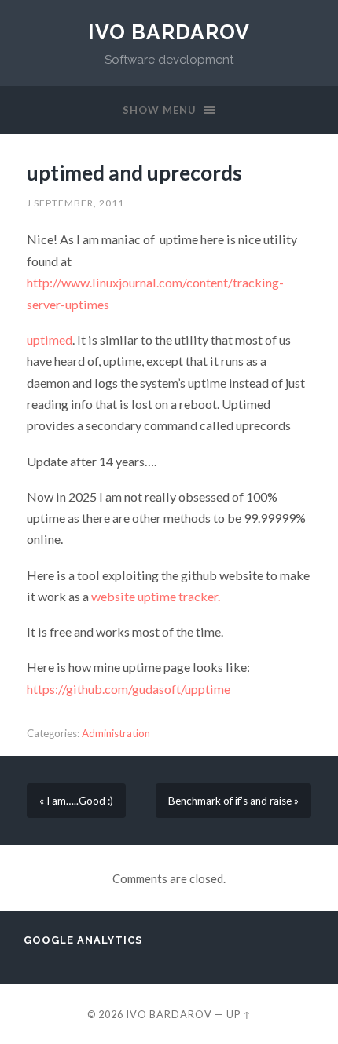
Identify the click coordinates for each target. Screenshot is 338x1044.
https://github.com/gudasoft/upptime (128, 688)
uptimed (49, 339)
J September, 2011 (75, 203)
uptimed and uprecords (134, 172)
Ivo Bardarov (169, 32)
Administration (116, 733)
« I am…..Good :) (76, 800)
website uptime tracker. (155, 596)
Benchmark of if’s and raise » (233, 800)
